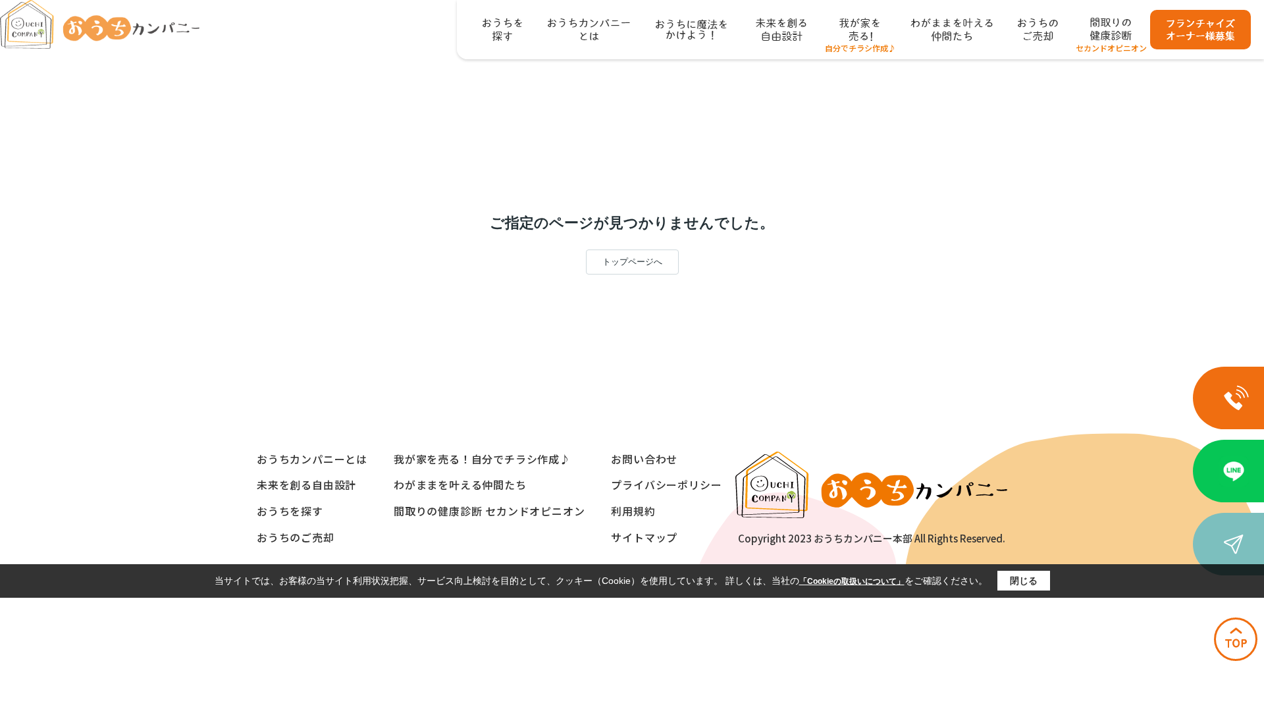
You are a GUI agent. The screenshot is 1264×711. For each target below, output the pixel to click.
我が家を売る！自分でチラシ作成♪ (482, 459)
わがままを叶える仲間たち (460, 484)
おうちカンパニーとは (312, 459)
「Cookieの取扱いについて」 (852, 581)
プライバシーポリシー (666, 484)
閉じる (1024, 580)
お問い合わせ (644, 459)
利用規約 (633, 511)
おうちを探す (290, 511)
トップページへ (632, 262)
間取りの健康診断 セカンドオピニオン (489, 511)
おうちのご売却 (295, 537)
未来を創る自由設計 (306, 484)
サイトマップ (644, 537)
